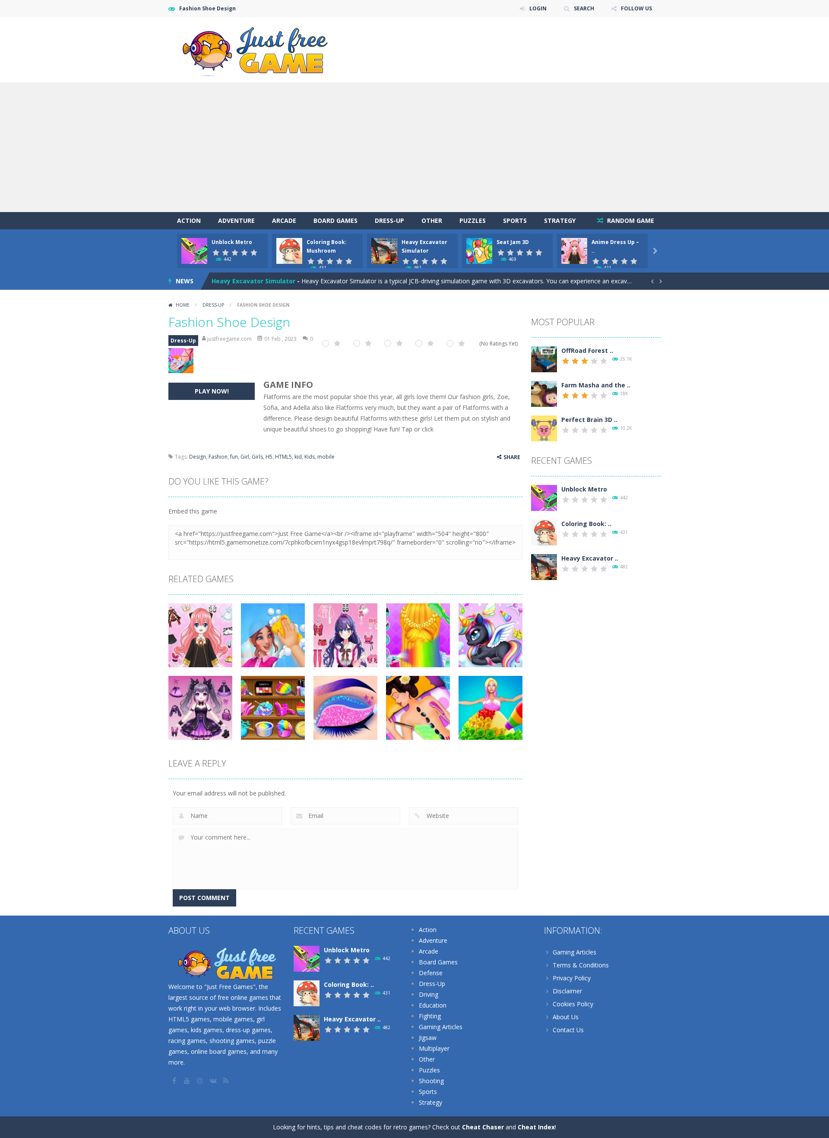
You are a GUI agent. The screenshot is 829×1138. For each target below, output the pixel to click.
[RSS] (226, 1080)
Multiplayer (434, 1048)
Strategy (560, 220)
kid (298, 456)
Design (197, 456)
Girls (257, 456)
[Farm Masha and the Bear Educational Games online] (544, 393)
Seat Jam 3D (513, 242)
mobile (326, 456)
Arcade (284, 220)
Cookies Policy (573, 1004)
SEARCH (584, 8)
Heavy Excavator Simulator (253, 281)
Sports (515, 220)
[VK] (213, 1080)
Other (431, 220)
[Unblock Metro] (544, 497)
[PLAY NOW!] (194, 250)
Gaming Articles (440, 1027)
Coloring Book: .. (586, 524)
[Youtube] (187, 1080)
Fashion (218, 456)
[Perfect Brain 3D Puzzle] (544, 428)
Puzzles (472, 220)
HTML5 (283, 456)
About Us (566, 1017)
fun (234, 456)
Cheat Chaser (483, 1127)
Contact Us (568, 1030)
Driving (428, 994)
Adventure (236, 220)
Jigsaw (428, 1037)
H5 (269, 456)
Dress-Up (389, 220)
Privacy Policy (572, 978)
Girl (244, 456)
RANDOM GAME (629, 220)
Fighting (430, 1016)
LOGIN (538, 8)
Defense (431, 973)
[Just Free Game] (254, 49)
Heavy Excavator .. (589, 558)
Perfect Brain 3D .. (589, 419)
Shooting (431, 1081)
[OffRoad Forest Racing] (544, 359)
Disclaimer (567, 991)
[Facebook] (174, 1080)
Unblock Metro (232, 242)
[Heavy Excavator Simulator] (544, 566)
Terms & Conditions (581, 965)
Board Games (335, 220)
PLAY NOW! (212, 391)
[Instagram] (200, 1080)
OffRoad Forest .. (587, 350)
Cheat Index (536, 1127)
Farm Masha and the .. (595, 385)
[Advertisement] (414, 147)
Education (432, 1005)
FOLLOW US (636, 8)
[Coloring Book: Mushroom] (544, 532)
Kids (309, 456)
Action (189, 220)
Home (182, 305)
